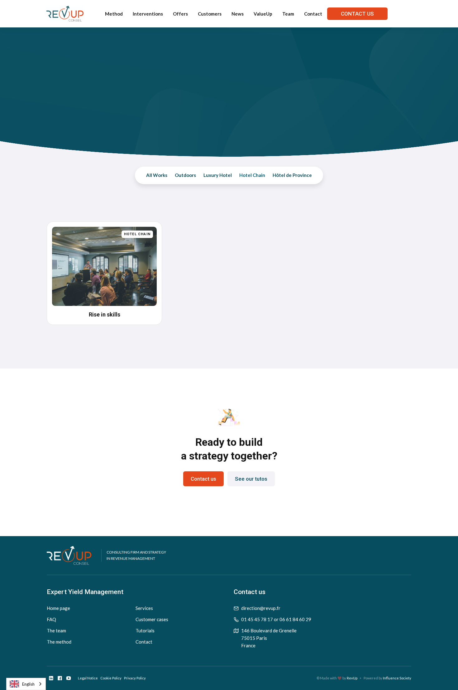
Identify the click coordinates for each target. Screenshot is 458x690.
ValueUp (263, 14)
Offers (180, 14)
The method (59, 642)
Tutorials (145, 630)
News (237, 14)
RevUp (352, 678)
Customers (210, 14)
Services (144, 608)
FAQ (51, 619)
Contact (313, 14)
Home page (58, 608)
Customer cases (152, 619)
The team (56, 630)
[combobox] (26, 684)
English (28, 684)
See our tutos (251, 479)
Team (288, 14)
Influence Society (397, 678)
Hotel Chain (252, 175)
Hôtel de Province (292, 175)
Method (114, 14)
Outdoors (185, 175)
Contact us (203, 479)
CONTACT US (357, 14)
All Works (156, 175)
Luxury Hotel (217, 175)
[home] (65, 13)
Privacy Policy (135, 678)
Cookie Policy (111, 678)
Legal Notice (88, 678)
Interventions (148, 14)
